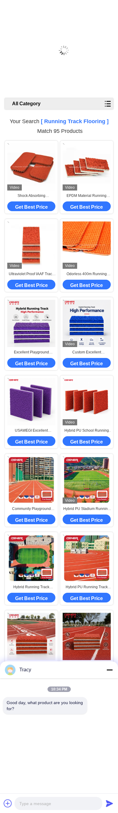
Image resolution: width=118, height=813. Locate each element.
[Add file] (8, 803)
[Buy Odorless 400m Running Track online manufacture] (87, 245)
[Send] (109, 803)
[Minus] (109, 669)
